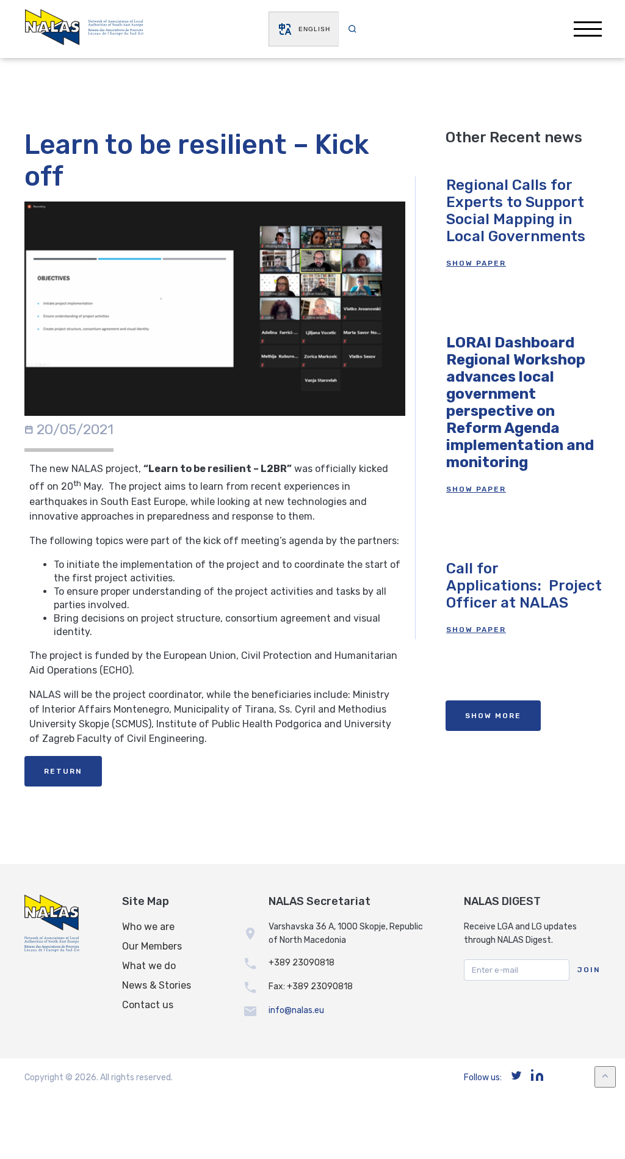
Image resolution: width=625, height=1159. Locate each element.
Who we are (148, 926)
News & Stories (156, 985)
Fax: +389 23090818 (311, 986)
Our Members (152, 946)
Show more (493, 715)
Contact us (147, 1005)
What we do (149, 966)
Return (63, 771)
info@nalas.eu (296, 1010)
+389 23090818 (301, 962)
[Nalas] (84, 29)
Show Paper (476, 263)
